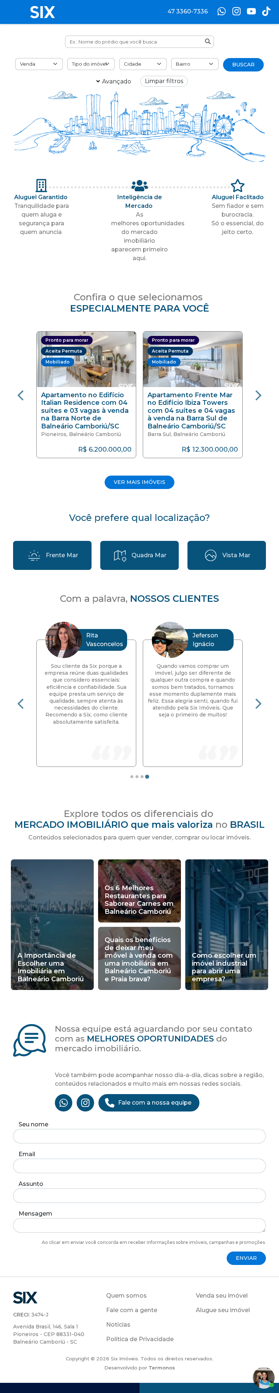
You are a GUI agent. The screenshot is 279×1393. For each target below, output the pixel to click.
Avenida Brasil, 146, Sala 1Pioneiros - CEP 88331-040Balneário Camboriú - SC (48, 1334)
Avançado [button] (116, 81)
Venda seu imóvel (222, 1295)
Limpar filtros (164, 81)
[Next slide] (258, 394)
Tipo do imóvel (89, 64)
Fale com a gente (131, 1310)
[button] (86, 394)
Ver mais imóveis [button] (139, 482)
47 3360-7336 (187, 11)
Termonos (162, 1368)
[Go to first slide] (258, 703)
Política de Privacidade (140, 1339)
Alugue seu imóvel (223, 1310)
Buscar (243, 64)
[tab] (131, 776)
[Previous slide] (20, 394)
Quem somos (126, 1295)
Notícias (118, 1324)
